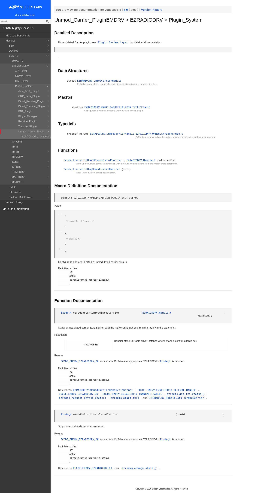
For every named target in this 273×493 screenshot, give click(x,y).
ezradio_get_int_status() (186, 393)
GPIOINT (17, 141)
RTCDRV (17, 156)
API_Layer (21, 71)
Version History (14, 202)
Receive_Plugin (27, 121)
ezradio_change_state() (140, 468)
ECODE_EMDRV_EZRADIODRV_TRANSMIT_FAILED (133, 393)
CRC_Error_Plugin (29, 96)
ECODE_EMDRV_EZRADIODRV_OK (80, 361)
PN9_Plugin (25, 111)
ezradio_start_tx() (126, 397)
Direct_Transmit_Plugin (31, 106)
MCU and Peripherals (18, 35)
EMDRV (13, 55)
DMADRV (17, 60)
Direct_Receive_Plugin (31, 101)
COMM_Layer (23, 76)
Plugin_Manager (27, 116)
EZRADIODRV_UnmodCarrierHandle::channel (104, 390)
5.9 (126, 9)
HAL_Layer (21, 81)
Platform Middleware (20, 197)
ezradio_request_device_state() (83, 397)
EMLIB (12, 187)
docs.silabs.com (25, 15)
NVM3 (15, 151)
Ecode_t (69, 160)
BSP (11, 45)
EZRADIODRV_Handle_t (142, 160)
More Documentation (16, 209)
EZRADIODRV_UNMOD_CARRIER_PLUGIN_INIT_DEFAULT (117, 107)
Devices (13, 50)
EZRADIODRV (20, 66)
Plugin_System (23, 86)
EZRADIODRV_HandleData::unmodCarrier (177, 397)
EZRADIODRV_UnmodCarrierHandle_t (159, 133)
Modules (10, 40)
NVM (15, 146)
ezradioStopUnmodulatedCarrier (99, 169)
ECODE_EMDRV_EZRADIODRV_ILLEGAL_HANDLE (167, 390)
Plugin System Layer (114, 42)
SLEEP (16, 161)
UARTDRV (18, 177)
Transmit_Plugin (27, 126)
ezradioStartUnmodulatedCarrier (99, 160)
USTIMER (18, 182)
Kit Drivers (15, 192)
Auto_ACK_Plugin (28, 91)
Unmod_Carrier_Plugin (31, 131)
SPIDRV (17, 167)
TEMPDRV (18, 172)
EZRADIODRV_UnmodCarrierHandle (36, 136)
